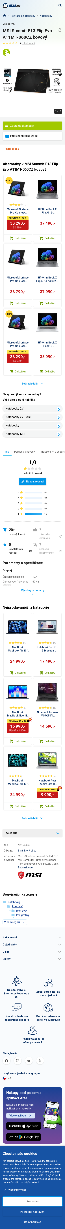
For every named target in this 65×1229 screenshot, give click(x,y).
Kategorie (11, 833)
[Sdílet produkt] (59, 30)
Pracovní (17, 906)
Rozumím (32, 1201)
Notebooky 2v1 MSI (18, 417)
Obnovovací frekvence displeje (15, 583)
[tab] (7, 451)
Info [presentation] (7, 451)
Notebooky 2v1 (15, 408)
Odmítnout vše (32, 1222)
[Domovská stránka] (4, 16)
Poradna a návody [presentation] (24, 451)
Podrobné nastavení (32, 1212)
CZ (9, 1078)
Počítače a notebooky (23, 15)
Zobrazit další (30, 383)
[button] (32, 937)
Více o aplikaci (18, 1115)
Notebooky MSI (15, 434)
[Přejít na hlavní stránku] (12, 5)
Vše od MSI (9, 23)
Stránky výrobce (27, 850)
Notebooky (46, 15)
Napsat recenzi (35, 481)
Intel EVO (21, 910)
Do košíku (20, 238)
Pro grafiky (22, 915)
